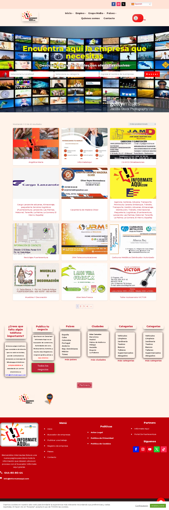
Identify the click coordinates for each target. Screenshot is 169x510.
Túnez (64, 354)
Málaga (92, 345)
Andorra (65, 346)
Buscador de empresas (58, 434)
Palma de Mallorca (97, 342)
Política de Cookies (101, 443)
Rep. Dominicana (69, 349)
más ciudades (98, 360)
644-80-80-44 (13, 472)
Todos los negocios (42, 367)
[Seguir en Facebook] (114, 4)
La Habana (93, 353)
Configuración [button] (141, 506)
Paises (111, 13)
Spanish (138, 4)
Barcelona (93, 337)
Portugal (65, 343)
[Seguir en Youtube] (150, 449)
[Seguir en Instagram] (119, 4)
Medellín (92, 347)
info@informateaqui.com (15, 375)
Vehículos (121, 336)
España (64, 334)
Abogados (122, 356)
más (120, 360)
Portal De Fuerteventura (145, 434)
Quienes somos (90, 18)
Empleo (80, 13)
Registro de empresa (57, 446)
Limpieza (121, 339)
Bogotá (92, 350)
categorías (128, 360)
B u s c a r (152, 74)
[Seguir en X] (123, 4)
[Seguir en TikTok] (164, 449)
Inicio (68, 13)
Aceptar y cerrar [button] (157, 506)
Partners (84, 385)
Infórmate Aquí (141, 428)
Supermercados (124, 353)
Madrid (92, 340)
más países (71, 359)
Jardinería (121, 341)
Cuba (63, 337)
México (64, 351)
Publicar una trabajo (57, 440)
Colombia (65, 340)
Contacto (109, 18)
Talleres (121, 350)
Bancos (120, 347)
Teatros (120, 344)
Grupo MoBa (95, 13)
